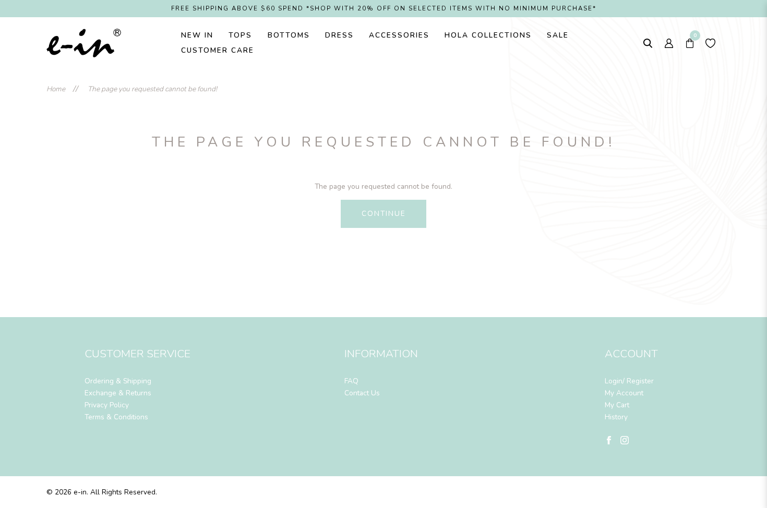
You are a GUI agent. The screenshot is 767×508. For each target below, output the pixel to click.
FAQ (351, 381)
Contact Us (362, 393)
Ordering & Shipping (118, 381)
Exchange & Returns (118, 393)
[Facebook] (609, 439)
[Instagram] (624, 439)
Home (55, 89)
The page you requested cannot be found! (152, 89)
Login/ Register (629, 381)
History (616, 417)
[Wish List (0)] (710, 43)
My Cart (617, 405)
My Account (624, 393)
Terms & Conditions (116, 417)
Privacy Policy (107, 405)
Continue (384, 214)
